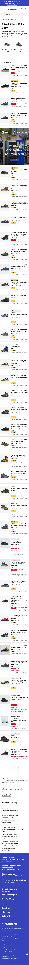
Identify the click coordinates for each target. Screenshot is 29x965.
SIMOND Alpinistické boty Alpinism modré (18, 345)
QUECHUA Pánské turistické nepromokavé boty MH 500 (19, 265)
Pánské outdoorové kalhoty (9, 846)
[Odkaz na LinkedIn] (13, 899)
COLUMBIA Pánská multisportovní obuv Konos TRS (18, 720)
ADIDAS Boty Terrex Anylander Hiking (16, 541)
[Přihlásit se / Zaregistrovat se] (22, 9)
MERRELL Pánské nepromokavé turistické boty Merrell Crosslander (19, 505)
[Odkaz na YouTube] (6, 899)
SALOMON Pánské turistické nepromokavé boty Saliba (19, 218)
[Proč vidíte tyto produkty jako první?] (2, 62)
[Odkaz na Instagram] (10, 899)
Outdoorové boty (6, 822)
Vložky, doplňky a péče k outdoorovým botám (15, 829)
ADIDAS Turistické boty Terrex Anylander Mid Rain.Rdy (19, 562)
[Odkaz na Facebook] (3, 899)
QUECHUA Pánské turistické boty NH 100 (19, 296)
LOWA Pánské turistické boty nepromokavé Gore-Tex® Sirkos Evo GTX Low (19, 663)
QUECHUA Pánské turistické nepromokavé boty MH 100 (19, 631)
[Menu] (3, 9)
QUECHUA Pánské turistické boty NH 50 (19, 83)
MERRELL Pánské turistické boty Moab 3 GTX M (18, 736)
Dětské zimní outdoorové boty (10, 841)
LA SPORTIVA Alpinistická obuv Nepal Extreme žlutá (18, 455)
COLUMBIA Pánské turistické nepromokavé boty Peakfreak (19, 202)
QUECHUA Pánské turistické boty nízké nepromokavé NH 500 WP (19, 67)
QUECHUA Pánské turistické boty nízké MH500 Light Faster (19, 376)
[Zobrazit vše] (2, 19)
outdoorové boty (17, 794)
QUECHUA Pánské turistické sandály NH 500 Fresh (19, 440)
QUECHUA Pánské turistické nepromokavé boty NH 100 (19, 114)
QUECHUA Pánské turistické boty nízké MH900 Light (19, 681)
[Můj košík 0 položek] (25, 9)
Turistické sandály (7, 813)
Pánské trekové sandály (8, 806)
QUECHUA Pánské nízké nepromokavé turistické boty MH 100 (19, 409)
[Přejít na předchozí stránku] (9, 768)
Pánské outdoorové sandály (10, 815)
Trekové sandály (6, 850)
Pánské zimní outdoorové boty (10, 820)
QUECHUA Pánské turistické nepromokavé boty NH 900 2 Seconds (19, 751)
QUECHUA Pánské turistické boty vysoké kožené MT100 (19, 524)
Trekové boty (5, 808)
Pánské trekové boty (7, 817)
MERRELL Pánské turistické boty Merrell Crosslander (18, 472)
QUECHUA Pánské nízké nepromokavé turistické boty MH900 (19, 314)
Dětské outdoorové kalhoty (9, 836)
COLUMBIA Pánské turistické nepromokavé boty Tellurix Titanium (19, 617)
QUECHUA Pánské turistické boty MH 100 (19, 283)
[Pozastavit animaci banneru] (23, 3)
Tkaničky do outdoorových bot (10, 843)
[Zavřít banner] (26, 3)
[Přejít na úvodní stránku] (12, 9)
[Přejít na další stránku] (20, 768)
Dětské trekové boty (7, 838)
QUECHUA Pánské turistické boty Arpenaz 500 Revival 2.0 (19, 250)
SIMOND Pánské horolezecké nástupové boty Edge (19, 99)
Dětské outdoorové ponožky (10, 810)
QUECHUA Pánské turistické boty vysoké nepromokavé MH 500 (19, 186)
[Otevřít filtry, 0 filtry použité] (4, 58)
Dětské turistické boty (19, 50)
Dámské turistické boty (7, 50)
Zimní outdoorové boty (8, 848)
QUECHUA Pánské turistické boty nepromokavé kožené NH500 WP (19, 362)
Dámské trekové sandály (9, 827)
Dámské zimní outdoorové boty (11, 824)
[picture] (5, 70)
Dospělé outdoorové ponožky (10, 834)
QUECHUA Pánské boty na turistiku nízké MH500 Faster (19, 582)
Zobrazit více (14, 160)
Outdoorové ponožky (8, 831)
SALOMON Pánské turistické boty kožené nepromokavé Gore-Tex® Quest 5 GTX (19, 234)
